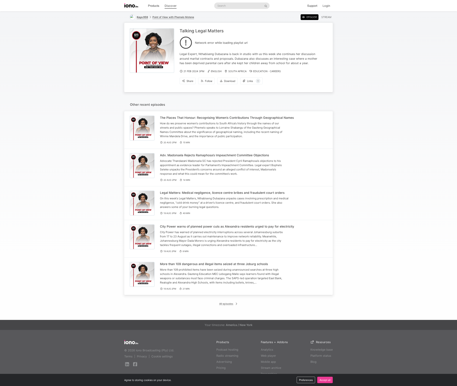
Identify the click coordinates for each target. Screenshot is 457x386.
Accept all (325, 380)
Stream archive (271, 368)
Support (312, 6)
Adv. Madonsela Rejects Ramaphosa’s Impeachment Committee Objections (214, 155)
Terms (128, 356)
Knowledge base (321, 349)
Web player (268, 355)
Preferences (306, 380)
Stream (326, 17)
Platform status (320, 355)
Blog (313, 361)
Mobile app (268, 361)
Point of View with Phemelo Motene (173, 17)
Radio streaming (227, 355)
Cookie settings (162, 356)
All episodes (226, 303)
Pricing (221, 368)
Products (153, 6)
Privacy (142, 356)
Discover (171, 6)
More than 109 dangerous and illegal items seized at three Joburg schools (214, 264)
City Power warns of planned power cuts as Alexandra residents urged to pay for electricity (227, 226)
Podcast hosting (227, 349)
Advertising (224, 361)
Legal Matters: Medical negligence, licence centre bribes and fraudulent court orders (222, 193)
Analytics (267, 349)
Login (326, 6)
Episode (312, 17)
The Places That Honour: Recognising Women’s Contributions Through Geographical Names (227, 117)
